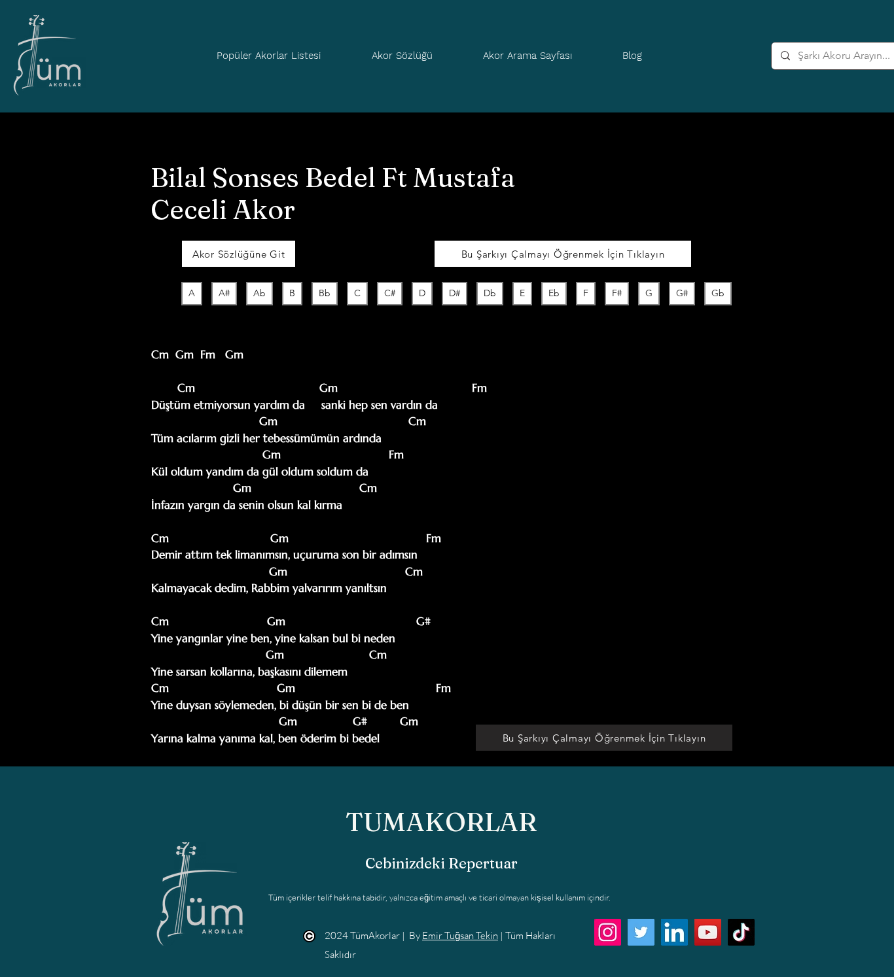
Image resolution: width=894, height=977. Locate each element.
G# (682, 293)
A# (224, 293)
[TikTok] (741, 932)
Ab (259, 293)
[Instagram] (607, 932)
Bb (325, 293)
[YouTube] (707, 932)
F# (617, 293)
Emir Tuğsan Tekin (460, 935)
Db (490, 293)
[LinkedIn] (674, 932)
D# (454, 293)
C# (389, 293)
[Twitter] (641, 932)
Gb (717, 293)
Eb (554, 293)
